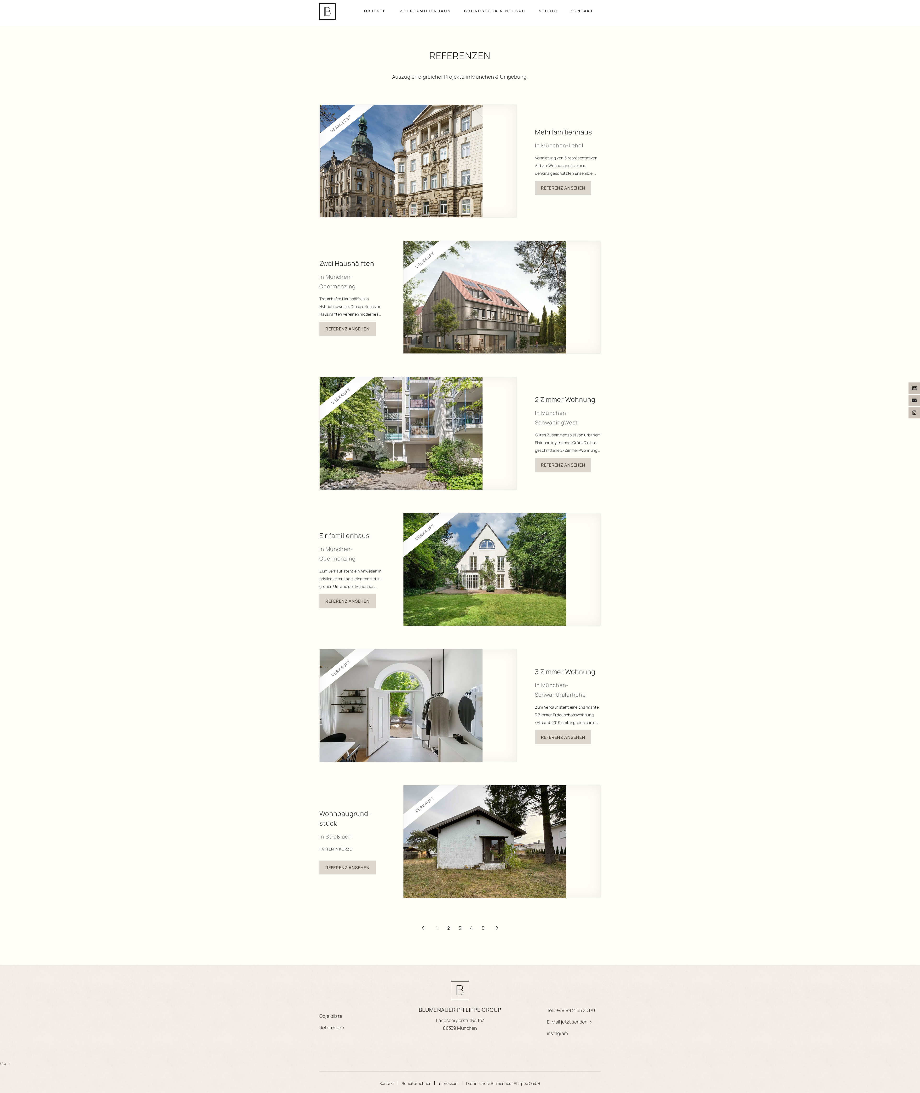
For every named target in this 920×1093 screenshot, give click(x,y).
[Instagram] (914, 412)
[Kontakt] (914, 400)
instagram (557, 1033)
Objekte (375, 10)
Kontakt (582, 10)
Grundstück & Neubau (495, 10)
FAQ (5, 1063)
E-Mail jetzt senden (568, 1022)
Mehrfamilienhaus (425, 10)
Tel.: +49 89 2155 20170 (571, 1010)
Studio (548, 10)
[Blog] (914, 388)
